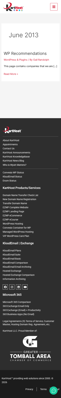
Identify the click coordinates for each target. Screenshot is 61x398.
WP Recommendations (25, 53)
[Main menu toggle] (54, 6)
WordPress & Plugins (15, 59)
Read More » (11, 74)
